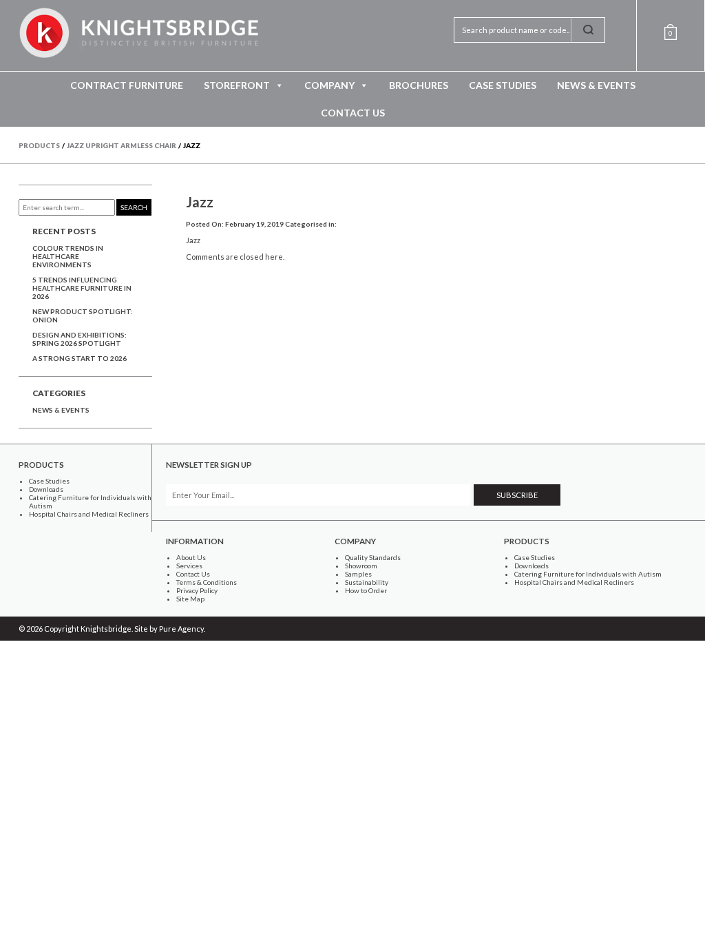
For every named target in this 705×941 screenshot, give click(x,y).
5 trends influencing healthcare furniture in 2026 (81, 288)
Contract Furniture (126, 85)
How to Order (366, 590)
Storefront (237, 85)
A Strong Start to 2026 (79, 358)
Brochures (418, 85)
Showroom (361, 565)
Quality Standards (373, 557)
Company (329, 85)
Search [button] (133, 207)
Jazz (199, 202)
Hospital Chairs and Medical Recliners (89, 514)
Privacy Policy (197, 590)
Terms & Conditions (206, 582)
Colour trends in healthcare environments (67, 256)
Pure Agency (181, 628)
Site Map (190, 598)
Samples (358, 574)
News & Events (596, 85)
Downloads (46, 489)
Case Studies (502, 85)
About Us (191, 557)
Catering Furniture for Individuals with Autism (588, 574)
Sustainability (366, 582)
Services (189, 565)
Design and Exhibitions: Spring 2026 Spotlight (79, 339)
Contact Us (353, 112)
